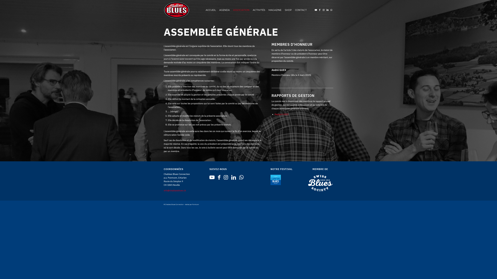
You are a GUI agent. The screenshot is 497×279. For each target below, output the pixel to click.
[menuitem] (211, 10)
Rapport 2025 (281, 114)
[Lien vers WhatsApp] (331, 10)
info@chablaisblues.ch (175, 190)
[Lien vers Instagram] (324, 10)
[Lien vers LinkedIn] (327, 10)
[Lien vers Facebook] (320, 10)
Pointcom (195, 204)
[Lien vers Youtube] (316, 10)
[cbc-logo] (186, 10)
